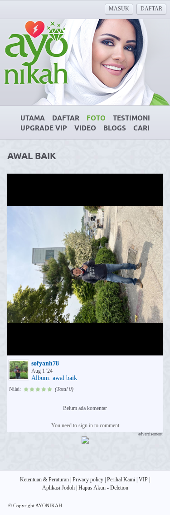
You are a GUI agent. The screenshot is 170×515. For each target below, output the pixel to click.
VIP (143, 479)
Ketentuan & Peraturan (44, 479)
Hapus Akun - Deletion (103, 488)
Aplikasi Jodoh (58, 488)
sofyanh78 (45, 363)
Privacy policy (88, 479)
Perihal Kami (121, 479)
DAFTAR (151, 8)
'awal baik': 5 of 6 (34, 347)
